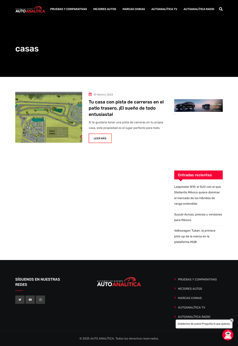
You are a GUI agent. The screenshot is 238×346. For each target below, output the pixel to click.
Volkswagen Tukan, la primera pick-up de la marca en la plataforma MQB (194, 236)
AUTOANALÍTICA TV (164, 9)
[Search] (221, 9)
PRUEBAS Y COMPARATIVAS (68, 9)
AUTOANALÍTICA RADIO (199, 9)
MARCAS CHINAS (134, 9)
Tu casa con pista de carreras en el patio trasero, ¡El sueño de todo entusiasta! (126, 108)
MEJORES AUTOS (104, 9)
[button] (227, 334)
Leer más (100, 138)
